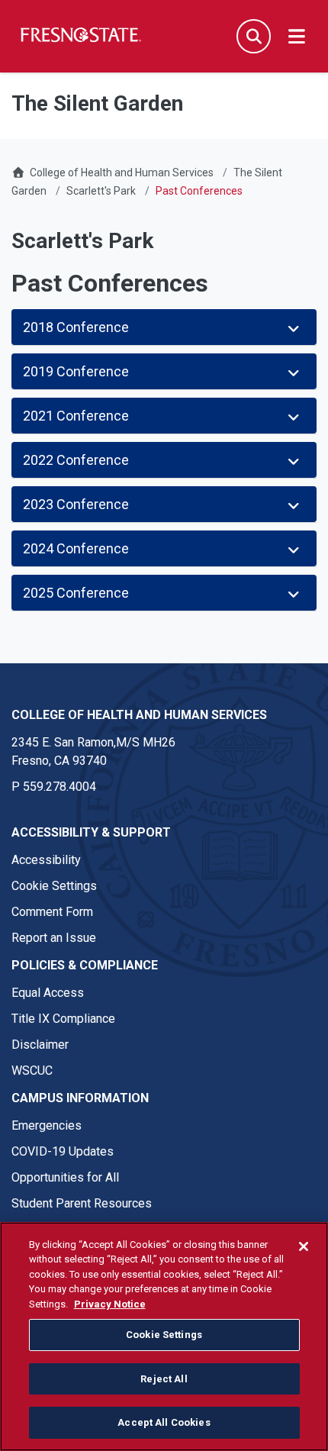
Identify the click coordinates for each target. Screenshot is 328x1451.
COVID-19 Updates (62, 1151)
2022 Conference (77, 460)
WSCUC (32, 1070)
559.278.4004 (59, 786)
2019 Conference (76, 371)
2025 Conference (76, 593)
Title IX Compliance (63, 1018)
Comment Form (52, 911)
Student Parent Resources (81, 1203)
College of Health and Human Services (122, 172)
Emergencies (46, 1125)
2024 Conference (77, 548)
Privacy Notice (110, 1304)
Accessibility (46, 860)
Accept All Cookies (163, 1422)
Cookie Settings (54, 886)
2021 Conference (77, 416)
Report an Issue (53, 937)
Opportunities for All (65, 1177)
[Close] (303, 1246)
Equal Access (47, 992)
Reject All (163, 1379)
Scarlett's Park (101, 191)
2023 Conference (77, 504)
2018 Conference (76, 327)
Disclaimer (40, 1044)
